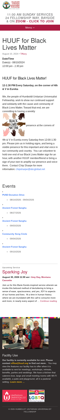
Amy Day (35, 277)
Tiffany (23, 54)
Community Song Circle (14, 234)
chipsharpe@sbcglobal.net (31, 169)
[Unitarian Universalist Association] (15, 396)
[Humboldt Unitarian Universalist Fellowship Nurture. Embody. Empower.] (30, 5)
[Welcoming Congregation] (37, 396)
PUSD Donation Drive (13, 195)
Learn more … (17, 382)
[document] (30, 172)
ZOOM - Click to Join (35, 21)
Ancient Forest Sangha (14, 208)
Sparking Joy (14, 272)
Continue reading (48, 301)
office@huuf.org (19, 363)
